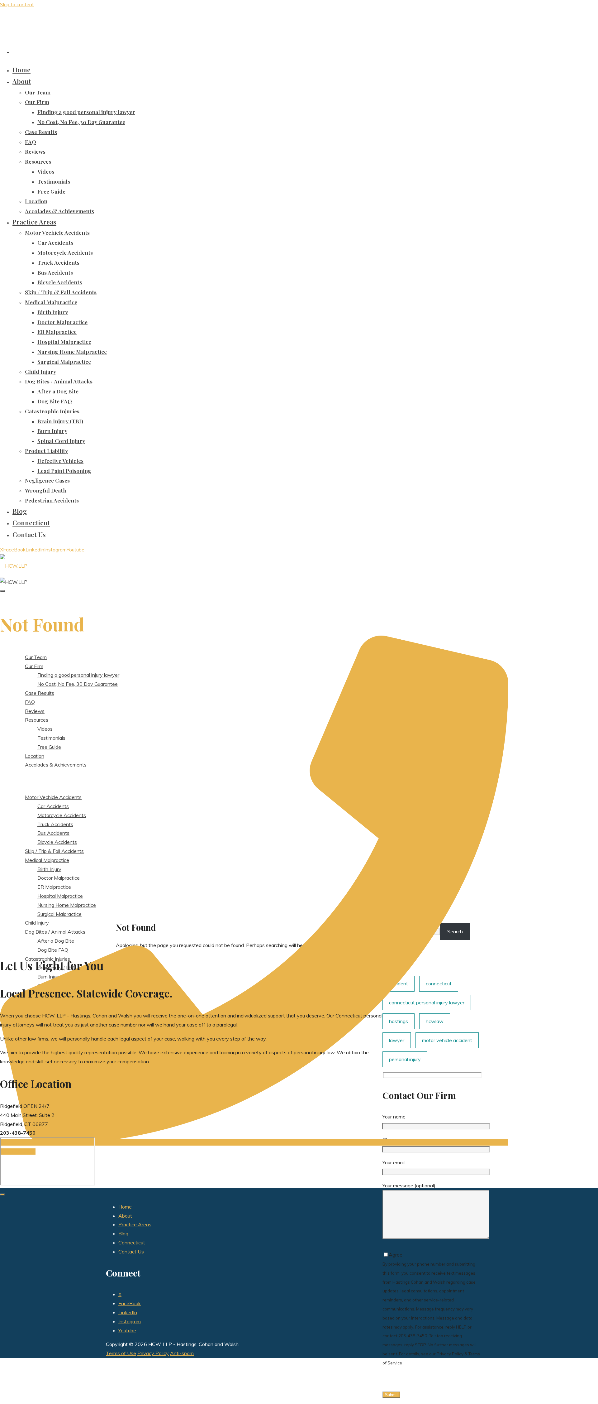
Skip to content (17, 4)
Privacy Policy (153, 1353)
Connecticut (131, 1242)
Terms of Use (121, 1353)
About (125, 1216)
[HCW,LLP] (13, 566)
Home (125, 1207)
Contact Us (131, 1251)
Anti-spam (182, 1353)
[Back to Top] (2, 1194)
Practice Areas (134, 1224)
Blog (123, 1233)
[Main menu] (2, 591)
